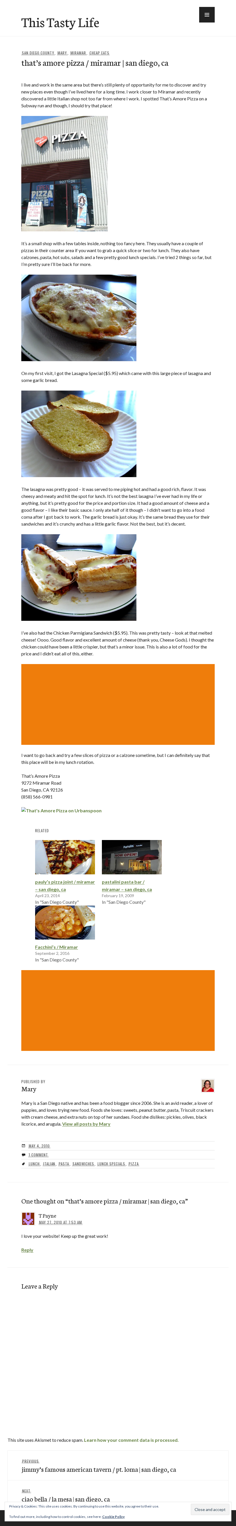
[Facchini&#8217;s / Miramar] (65, 923)
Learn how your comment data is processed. (131, 1440)
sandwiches (83, 1164)
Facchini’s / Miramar (56, 947)
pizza (134, 1164)
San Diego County (38, 53)
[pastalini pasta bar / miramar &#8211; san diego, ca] (132, 857)
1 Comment (38, 1155)
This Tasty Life (60, 22)
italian (49, 1164)
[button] (207, 15)
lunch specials (111, 1164)
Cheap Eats (99, 53)
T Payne (47, 1215)
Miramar (78, 53)
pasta (64, 1164)
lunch (34, 1164)
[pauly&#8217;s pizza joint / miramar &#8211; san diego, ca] (65, 857)
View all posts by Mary (86, 1123)
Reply (27, 1250)
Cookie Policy (113, 1516)
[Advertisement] (119, 704)
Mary (62, 53)
